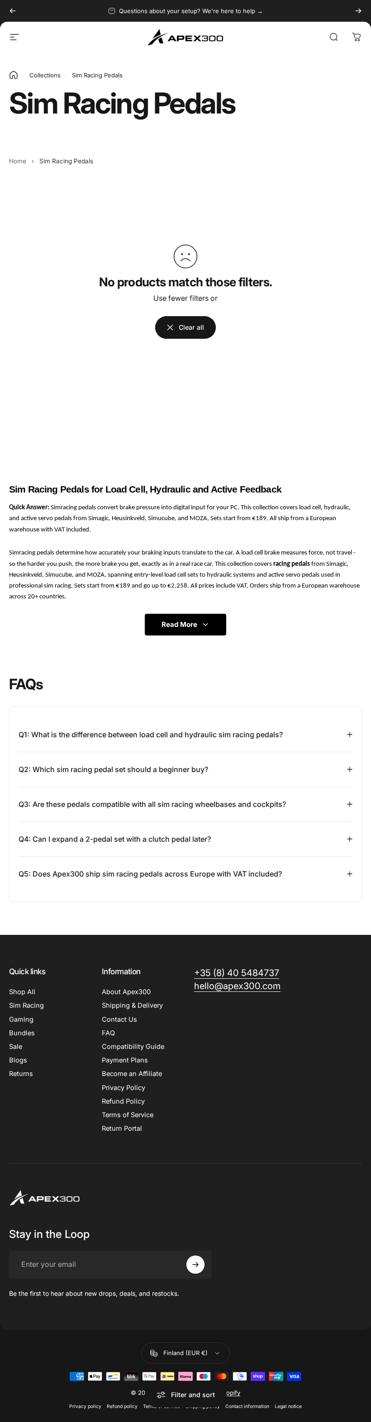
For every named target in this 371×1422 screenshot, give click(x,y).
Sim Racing (26, 1005)
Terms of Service (127, 1115)
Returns (21, 1074)
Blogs (18, 1060)
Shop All (22, 992)
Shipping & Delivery (132, 1005)
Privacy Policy (123, 1088)
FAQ (108, 1033)
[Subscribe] (195, 1265)
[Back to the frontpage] (13, 75)
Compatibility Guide (133, 1047)
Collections (45, 75)
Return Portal (122, 1128)
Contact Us (119, 1019)
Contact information (247, 1406)
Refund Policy (123, 1101)
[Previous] (13, 11)
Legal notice (288, 1406)
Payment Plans (125, 1060)
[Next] (358, 11)
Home (17, 161)
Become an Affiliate (132, 1074)
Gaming (21, 1019)
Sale (15, 1047)
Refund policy (122, 1406)
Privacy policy (85, 1406)
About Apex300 (126, 992)
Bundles (22, 1033)
